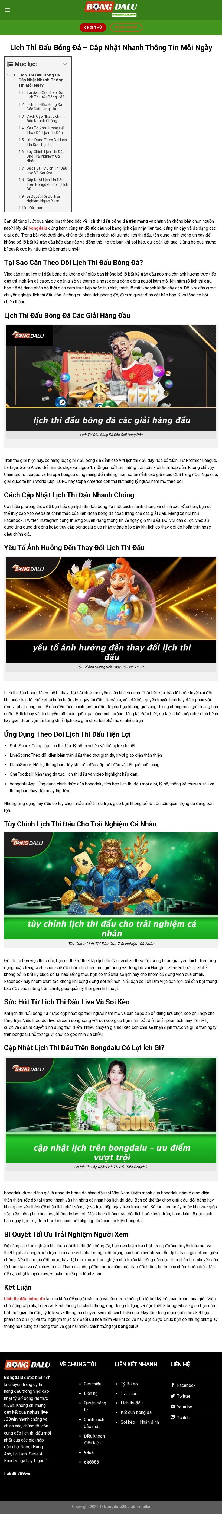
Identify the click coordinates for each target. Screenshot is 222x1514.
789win (24, 1473)
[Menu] (7, 10)
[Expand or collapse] (65, 64)
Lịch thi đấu (132, 1403)
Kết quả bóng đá (136, 1412)
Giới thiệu (92, 1384)
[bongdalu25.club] (111, 10)
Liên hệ (90, 1393)
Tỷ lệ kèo (129, 1384)
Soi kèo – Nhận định (140, 1422)
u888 (11, 1473)
